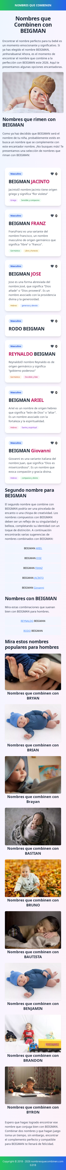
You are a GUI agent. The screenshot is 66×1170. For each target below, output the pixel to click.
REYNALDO (21, 354)
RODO (27, 630)
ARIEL (37, 400)
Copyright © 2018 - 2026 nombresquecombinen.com (33, 1161)
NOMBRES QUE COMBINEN (33, 5)
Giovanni (40, 450)
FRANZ (38, 223)
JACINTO (40, 181)
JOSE (36, 274)
